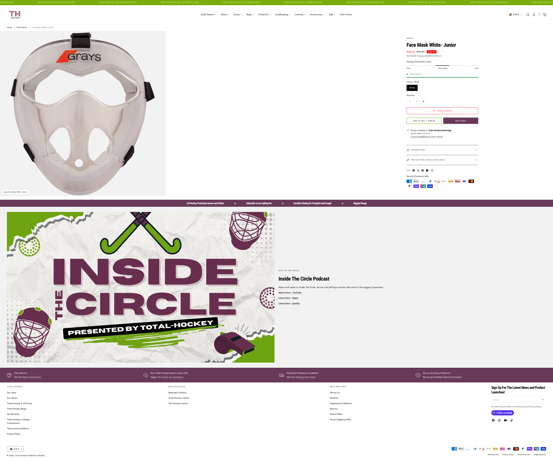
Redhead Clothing (177, 392)
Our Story (11, 392)
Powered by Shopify (36, 455)
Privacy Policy (13, 434)
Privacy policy (508, 455)
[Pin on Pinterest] (422, 170)
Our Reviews (13, 414)
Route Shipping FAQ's (340, 419)
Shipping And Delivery (341, 403)
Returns (334, 408)
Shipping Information (305, 377)
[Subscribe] (542, 400)
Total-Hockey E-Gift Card (19, 403)
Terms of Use (522, 407)
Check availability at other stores (427, 136)
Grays (410, 38)
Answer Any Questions (172, 377)
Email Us (334, 398)
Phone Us (335, 392)
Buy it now (460, 120)
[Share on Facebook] (413, 170)
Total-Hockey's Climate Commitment (18, 421)
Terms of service (523, 455)
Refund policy (493, 455)
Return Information (32, 377)
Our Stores (12, 398)
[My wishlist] (539, 14)
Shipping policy (540, 455)
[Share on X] (418, 170)
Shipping (420, 56)
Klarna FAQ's (336, 414)
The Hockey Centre (178, 403)
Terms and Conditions (18, 428)
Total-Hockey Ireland (178, 398)
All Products (22, 27)
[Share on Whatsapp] (427, 170)
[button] (528, 14)
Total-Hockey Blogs (16, 408)
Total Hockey (20, 455)
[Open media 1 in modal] (160, 36)
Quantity (410, 95)
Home (9, 27)
